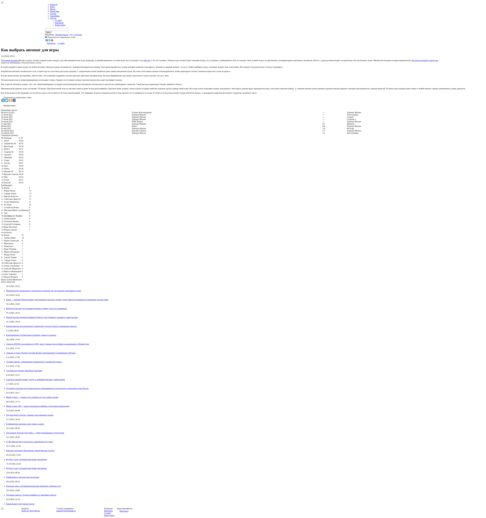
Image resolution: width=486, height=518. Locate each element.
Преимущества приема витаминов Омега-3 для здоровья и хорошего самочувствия (42, 317)
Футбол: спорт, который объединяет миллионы (26, 459)
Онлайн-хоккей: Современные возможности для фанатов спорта (34, 362)
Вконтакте (123, 511)
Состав (53, 14)
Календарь (54, 11)
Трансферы (55, 16)
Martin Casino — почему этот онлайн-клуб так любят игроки (32, 397)
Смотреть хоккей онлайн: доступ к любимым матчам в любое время (35, 379)
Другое (53, 18)
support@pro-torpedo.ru (66, 511)
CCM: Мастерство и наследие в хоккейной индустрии (29, 442)
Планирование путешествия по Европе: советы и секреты (31, 335)
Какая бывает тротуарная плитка (20, 504)
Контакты (59, 23)
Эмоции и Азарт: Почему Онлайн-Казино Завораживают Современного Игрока (41, 353)
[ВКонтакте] (46, 40)
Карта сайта (60, 25)
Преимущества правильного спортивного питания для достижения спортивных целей (43, 291)
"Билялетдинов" (62, 35)
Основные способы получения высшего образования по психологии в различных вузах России (47, 388)
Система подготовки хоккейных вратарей (24, 371)
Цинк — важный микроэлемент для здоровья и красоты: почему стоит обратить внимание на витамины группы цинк (57, 300)
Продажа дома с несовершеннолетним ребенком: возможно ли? (33, 486)
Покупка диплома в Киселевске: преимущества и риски (30, 451)
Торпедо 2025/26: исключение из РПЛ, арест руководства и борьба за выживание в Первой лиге (47, 344)
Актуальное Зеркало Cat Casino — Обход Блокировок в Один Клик (35, 433)
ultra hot (146, 60)
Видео (52, 9)
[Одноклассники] (10, 100)
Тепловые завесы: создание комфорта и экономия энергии (31, 495)
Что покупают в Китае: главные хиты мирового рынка (29, 415)
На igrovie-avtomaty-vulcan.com (425, 60)
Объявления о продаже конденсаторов (22, 477)
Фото (52, 7)
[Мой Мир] (14, 100)
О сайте (58, 20)
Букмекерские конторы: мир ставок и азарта (25, 424)
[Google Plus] (52, 40)
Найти (48, 32)
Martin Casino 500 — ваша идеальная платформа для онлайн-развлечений (37, 406)
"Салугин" (77, 35)
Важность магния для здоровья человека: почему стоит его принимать (36, 308)
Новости (25, 511)
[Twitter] (49, 40)
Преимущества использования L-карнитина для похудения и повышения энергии (41, 326)
